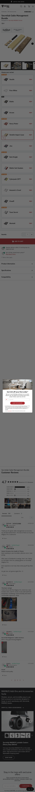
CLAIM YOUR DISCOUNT (17, 403)
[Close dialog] (30, 381)
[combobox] (7, 400)
